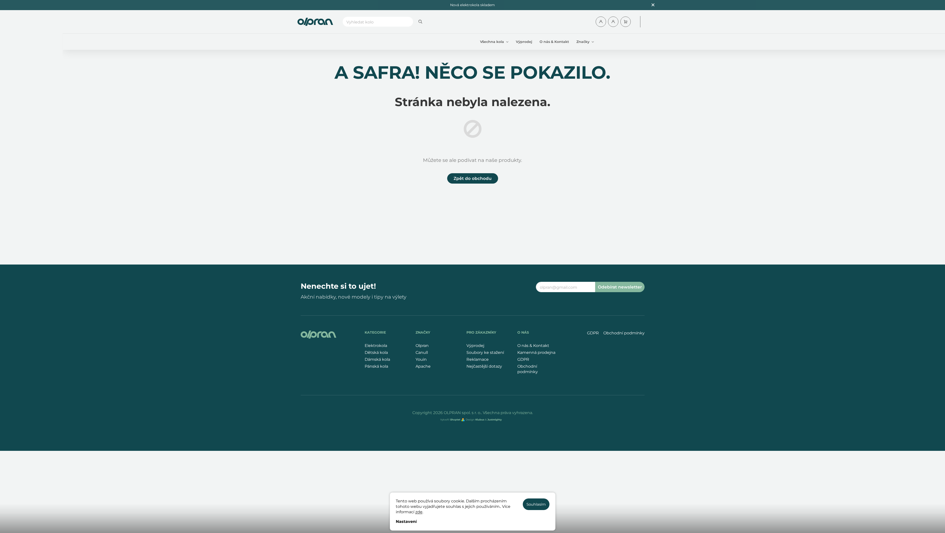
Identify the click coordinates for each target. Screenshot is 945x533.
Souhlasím (536, 504)
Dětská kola (376, 352)
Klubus (479, 419)
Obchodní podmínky (527, 369)
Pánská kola (376, 366)
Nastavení (406, 521)
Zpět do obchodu (473, 178)
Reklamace (477, 359)
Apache (423, 366)
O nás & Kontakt (533, 345)
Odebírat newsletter (620, 287)
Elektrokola (376, 345)
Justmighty (494, 419)
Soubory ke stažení (485, 352)
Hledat (420, 22)
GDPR (523, 359)
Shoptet (455, 419)
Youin (421, 359)
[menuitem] (494, 41)
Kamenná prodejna (536, 352)
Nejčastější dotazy (484, 366)
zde (418, 512)
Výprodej (475, 345)
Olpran (422, 345)
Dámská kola (377, 359)
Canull (422, 352)
